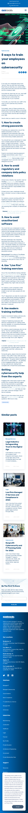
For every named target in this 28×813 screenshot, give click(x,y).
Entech (3, 71)
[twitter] (4, 675)
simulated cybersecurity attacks (11, 274)
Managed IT (6, 685)
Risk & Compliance (7, 697)
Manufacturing (6, 720)
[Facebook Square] (12, 675)
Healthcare (5, 728)
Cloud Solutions (7, 693)
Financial (5, 737)
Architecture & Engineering (9, 749)
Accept (18, 806)
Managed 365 (6, 705)
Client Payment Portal (14, 1)
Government (6, 753)
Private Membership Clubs (9, 757)
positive (8, 317)
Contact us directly (13, 397)
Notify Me (14, 604)
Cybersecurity (5, 402)
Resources (5, 768)
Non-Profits (6, 741)
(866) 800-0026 (14, 5)
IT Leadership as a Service (9, 701)
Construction (6, 724)
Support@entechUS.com (14, 3)
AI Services (6, 709)
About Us (5, 772)
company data (11, 181)
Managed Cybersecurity (9, 689)
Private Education (7, 745)
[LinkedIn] (8, 675)
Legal (4, 732)
